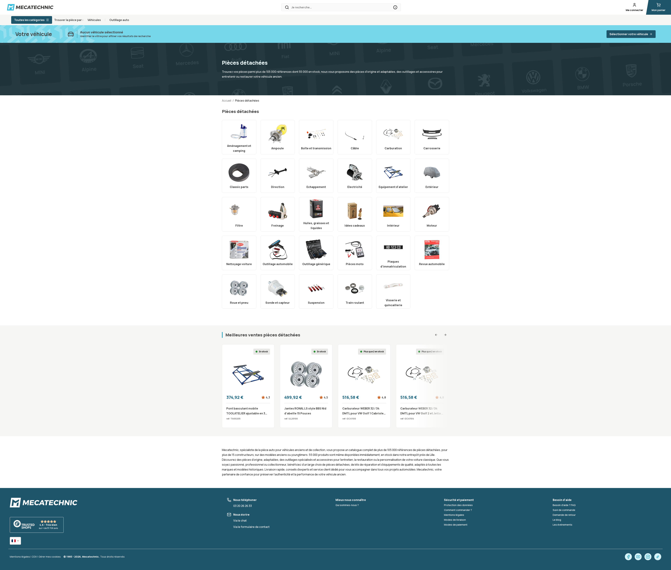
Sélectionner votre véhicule (628, 34)
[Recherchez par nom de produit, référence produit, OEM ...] (395, 7)
